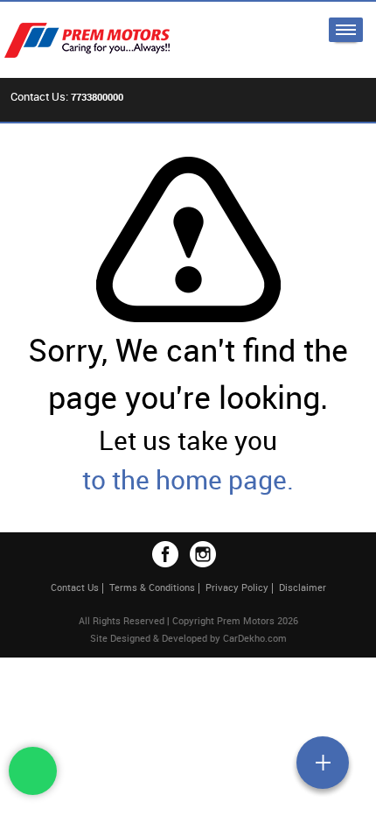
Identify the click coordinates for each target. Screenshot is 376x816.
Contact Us (75, 587)
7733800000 (97, 96)
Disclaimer (302, 587)
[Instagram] (203, 554)
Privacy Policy (236, 587)
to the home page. (188, 479)
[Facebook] (165, 554)
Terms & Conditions (152, 587)
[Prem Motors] (96, 40)
